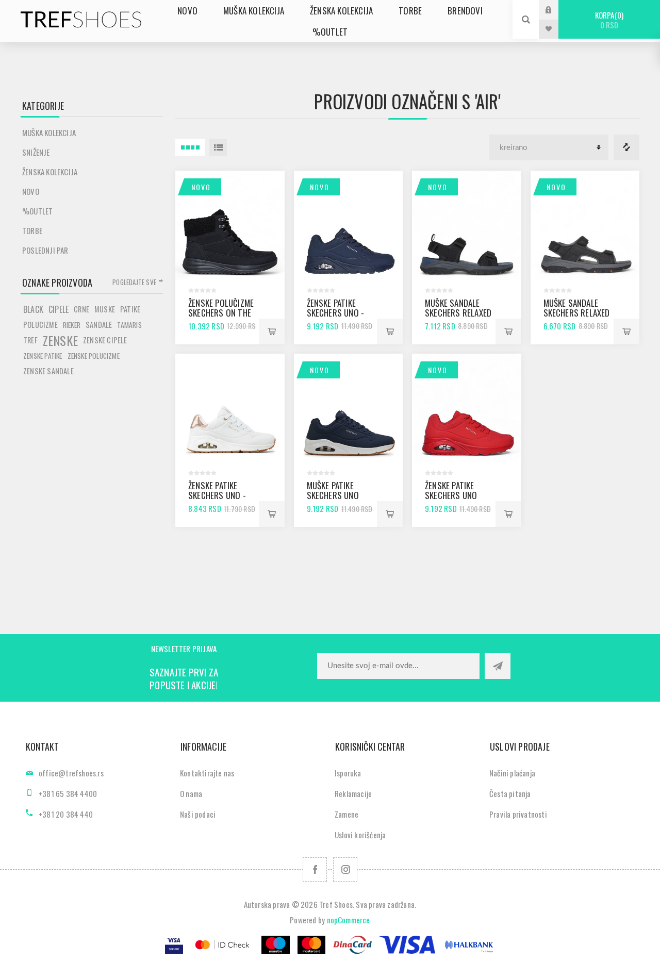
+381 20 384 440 (66, 814)
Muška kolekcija (49, 132)
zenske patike (42, 356)
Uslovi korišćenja (360, 834)
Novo (201, 186)
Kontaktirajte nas (207, 772)
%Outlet (37, 211)
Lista (218, 147)
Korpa (608, 19)
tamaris (129, 325)
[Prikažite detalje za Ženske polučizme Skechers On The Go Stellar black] (230, 225)
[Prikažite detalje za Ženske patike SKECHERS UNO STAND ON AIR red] (466, 408)
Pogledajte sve (134, 282)
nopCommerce (348, 919)
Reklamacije (353, 793)
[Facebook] (315, 869)
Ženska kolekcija (49, 171)
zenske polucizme (94, 356)
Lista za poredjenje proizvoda (626, 147)
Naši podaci (198, 814)
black (33, 309)
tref (30, 340)
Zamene (346, 814)
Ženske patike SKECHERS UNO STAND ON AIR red (456, 495)
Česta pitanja (510, 793)
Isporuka (348, 772)
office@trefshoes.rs (71, 772)
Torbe (32, 230)
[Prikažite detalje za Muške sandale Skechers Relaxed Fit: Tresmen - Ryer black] (466, 225)
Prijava (556, 9)
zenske (60, 340)
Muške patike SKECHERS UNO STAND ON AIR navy (340, 495)
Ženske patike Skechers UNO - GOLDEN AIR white (220, 495)
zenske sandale (48, 371)
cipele (58, 309)
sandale (99, 324)
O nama (191, 793)
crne (81, 309)
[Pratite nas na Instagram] (345, 869)
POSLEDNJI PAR (45, 250)
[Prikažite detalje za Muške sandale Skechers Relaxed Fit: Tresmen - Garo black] (585, 225)
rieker (71, 325)
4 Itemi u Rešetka (190, 147)
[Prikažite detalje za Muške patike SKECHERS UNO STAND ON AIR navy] (348, 408)
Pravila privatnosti (518, 814)
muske (104, 309)
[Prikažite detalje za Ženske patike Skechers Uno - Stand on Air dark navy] (348, 225)
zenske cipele (105, 340)
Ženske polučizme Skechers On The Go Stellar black (221, 312)
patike (130, 309)
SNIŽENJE (36, 152)
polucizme (40, 324)
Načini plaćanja (512, 772)
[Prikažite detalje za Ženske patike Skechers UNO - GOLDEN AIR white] (230, 408)
